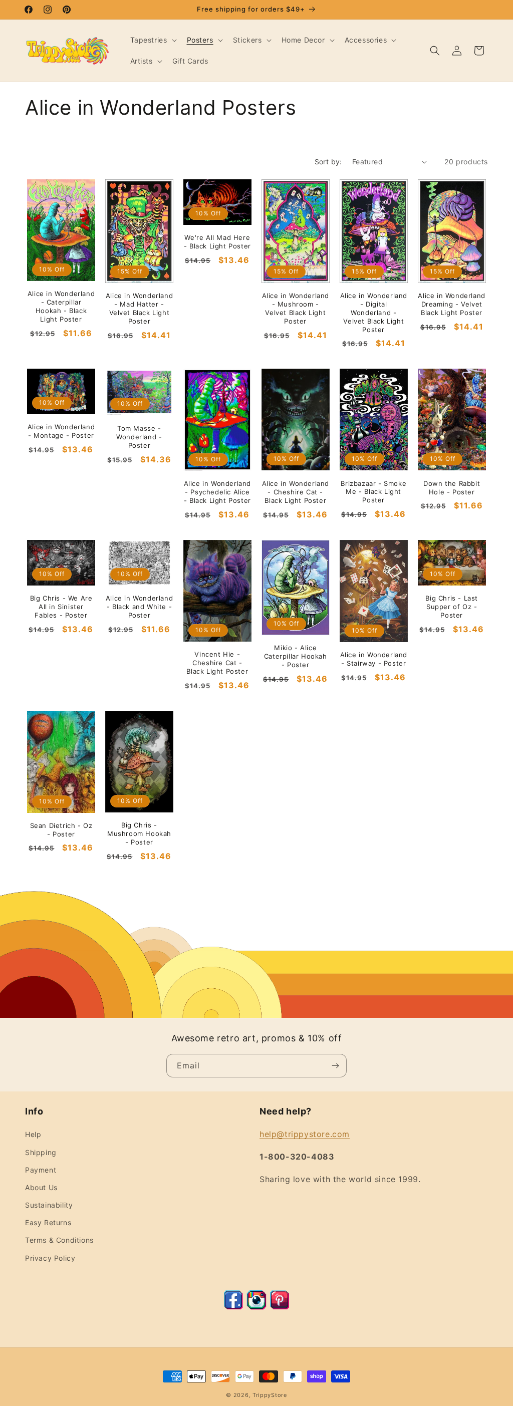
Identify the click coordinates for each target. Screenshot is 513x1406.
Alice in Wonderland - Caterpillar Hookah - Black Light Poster (61, 306)
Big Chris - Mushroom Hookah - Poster (139, 833)
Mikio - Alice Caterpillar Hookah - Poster (295, 656)
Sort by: (328, 161)
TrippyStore (269, 1394)
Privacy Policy (50, 1258)
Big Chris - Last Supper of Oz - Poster (451, 606)
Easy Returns (48, 1222)
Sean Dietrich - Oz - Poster (61, 829)
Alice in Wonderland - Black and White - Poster (139, 606)
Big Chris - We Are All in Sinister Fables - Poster (61, 606)
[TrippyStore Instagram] (256, 1307)
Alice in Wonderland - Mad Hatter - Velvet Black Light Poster (139, 308)
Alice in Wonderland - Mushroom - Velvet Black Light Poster (295, 308)
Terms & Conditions (59, 1240)
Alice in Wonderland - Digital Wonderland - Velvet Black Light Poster (373, 313)
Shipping (41, 1152)
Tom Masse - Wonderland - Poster (139, 436)
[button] (152, 40)
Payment (40, 1170)
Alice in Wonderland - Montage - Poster (61, 431)
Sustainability (49, 1205)
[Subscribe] (335, 1065)
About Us (41, 1187)
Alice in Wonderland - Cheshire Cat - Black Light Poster (295, 491)
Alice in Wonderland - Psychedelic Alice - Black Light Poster (217, 491)
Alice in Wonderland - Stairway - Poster (373, 659)
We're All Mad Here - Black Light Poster (217, 241)
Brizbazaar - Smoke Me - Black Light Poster (373, 491)
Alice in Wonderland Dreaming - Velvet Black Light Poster (451, 304)
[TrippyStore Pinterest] (280, 1307)
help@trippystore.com (305, 1134)
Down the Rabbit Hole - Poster (451, 487)
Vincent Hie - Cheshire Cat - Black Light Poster (217, 662)
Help (33, 1134)
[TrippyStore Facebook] (233, 1307)
